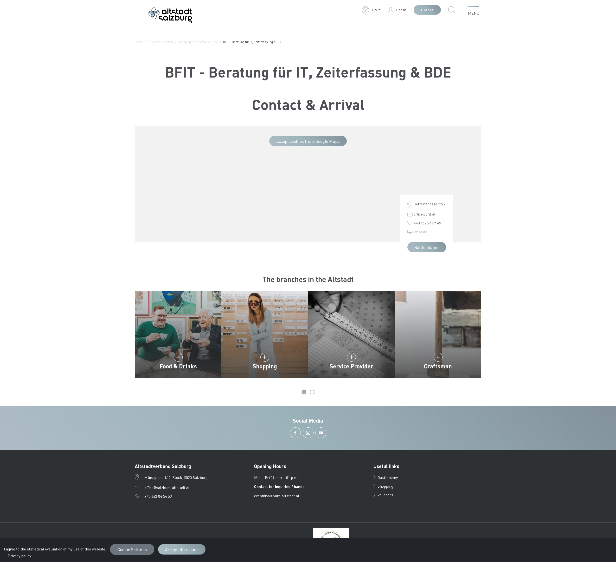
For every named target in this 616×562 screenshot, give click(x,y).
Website (420, 231)
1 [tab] (304, 392)
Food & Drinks (178, 366)
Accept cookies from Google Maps (308, 141)
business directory (160, 42)
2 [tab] (312, 392)
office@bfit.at (425, 213)
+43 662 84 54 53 (158, 496)
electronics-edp (207, 42)
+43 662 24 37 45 (427, 222)
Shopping (265, 366)
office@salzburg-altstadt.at (167, 487)
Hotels (427, 9)
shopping (184, 42)
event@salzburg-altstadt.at (276, 495)
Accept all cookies (182, 549)
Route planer (426, 247)
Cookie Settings (132, 549)
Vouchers (385, 494)
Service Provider (351, 366)
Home (139, 42)
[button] (371, 9)
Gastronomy (388, 477)
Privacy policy (19, 555)
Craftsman (438, 366)
